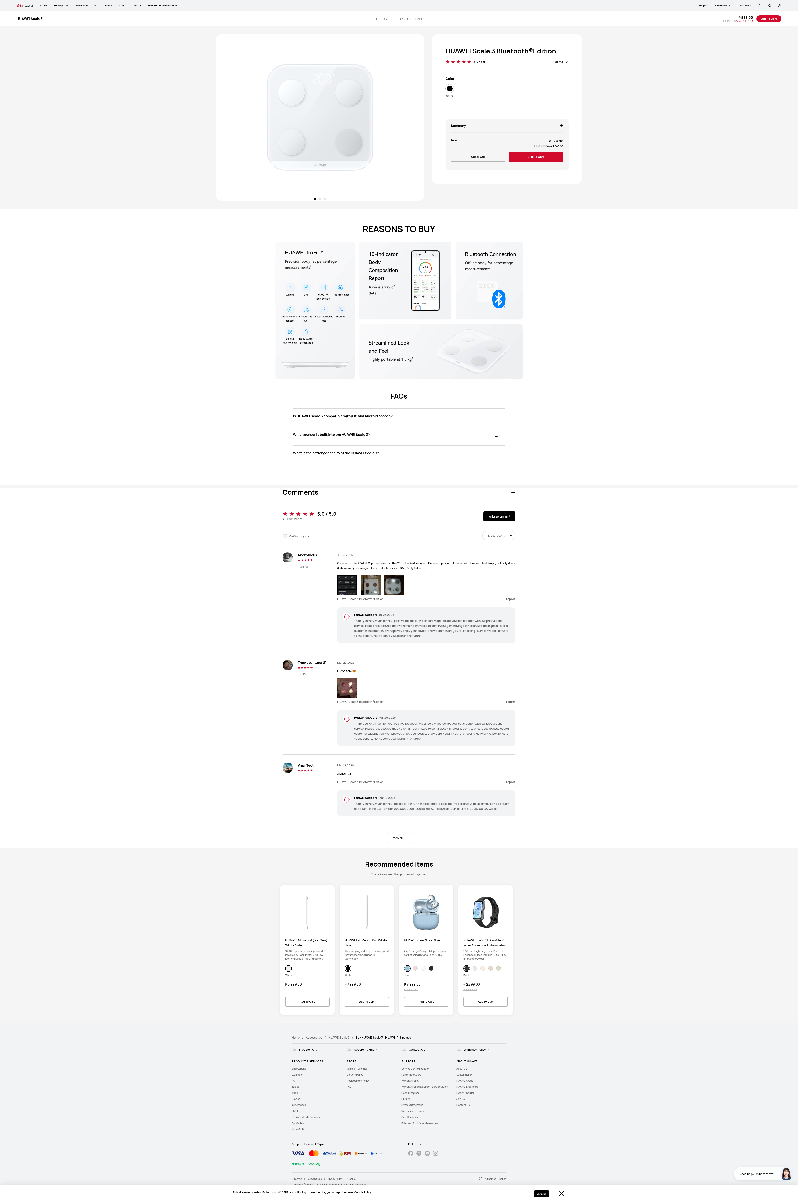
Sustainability (464, 1074)
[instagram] (435, 1153)
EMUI (295, 1111)
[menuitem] (317, 1069)
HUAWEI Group (464, 1080)
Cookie (351, 1179)
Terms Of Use (314, 1179)
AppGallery (298, 1123)
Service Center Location (415, 1068)
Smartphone (299, 1068)
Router (296, 1099)
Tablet (295, 1086)
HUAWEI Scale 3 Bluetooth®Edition (501, 51)
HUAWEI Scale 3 (339, 1037)
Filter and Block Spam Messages (419, 1123)
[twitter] (418, 1153)
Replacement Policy (358, 1080)
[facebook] (410, 1153)
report (510, 599)
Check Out (478, 157)
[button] (759, 5)
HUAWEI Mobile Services (306, 1117)
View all (559, 62)
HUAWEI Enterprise (467, 1086)
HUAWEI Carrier (465, 1093)
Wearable (297, 1074)
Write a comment (499, 516)
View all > (399, 838)
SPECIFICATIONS (410, 19)
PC (293, 1080)
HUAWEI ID (298, 1129)
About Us (461, 1068)
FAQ (349, 1086)
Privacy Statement (412, 1105)
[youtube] (427, 1153)
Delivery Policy (355, 1074)
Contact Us (463, 1105)
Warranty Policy (410, 1080)
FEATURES (383, 19)
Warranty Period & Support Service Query (424, 1086)
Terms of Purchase (357, 1068)
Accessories (314, 1037)
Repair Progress (410, 1093)
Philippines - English (495, 1179)
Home (296, 1037)
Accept (541, 1194)
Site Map (297, 1179)
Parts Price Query (411, 1074)
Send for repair (409, 1117)
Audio (295, 1093)
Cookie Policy (362, 1192)
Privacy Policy (334, 1179)
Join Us (460, 1099)
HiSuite (405, 1099)
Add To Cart (769, 19)
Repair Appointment (413, 1111)
